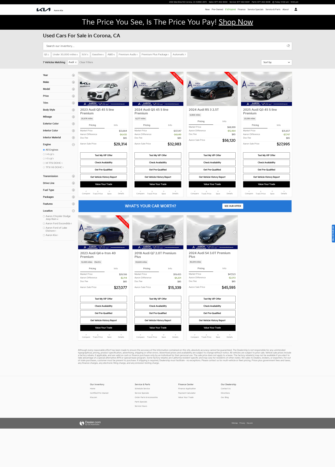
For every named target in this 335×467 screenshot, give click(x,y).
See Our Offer (233, 206)
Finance (241, 9)
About (286, 9)
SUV (85, 54)
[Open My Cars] (295, 10)
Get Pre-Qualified (103, 170)
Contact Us (226, 389)
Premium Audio (128, 54)
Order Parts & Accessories (146, 397)
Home (92, 389)
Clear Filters (86, 62)
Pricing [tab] (92, 125)
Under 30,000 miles (65, 54)
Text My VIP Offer (103, 155)
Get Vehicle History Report (103, 177)
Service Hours (141, 406)
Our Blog (225, 397)
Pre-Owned (217, 9)
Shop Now (236, 22)
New (207, 9)
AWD (111, 54)
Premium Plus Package (155, 54)
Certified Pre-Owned (99, 393)
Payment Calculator (187, 393)
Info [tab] (116, 125)
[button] (103, 118)
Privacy (242, 423)
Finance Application (187, 389)
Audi (71, 62)
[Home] (43, 9)
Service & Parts (273, 9)
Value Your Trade (103, 184)
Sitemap (235, 423)
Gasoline (98, 54)
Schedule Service (142, 389)
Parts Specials (141, 402)
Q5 (46, 54)
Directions (225, 393)
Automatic (179, 54)
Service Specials (255, 9)
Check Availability (103, 162)
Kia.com (93, 397)
